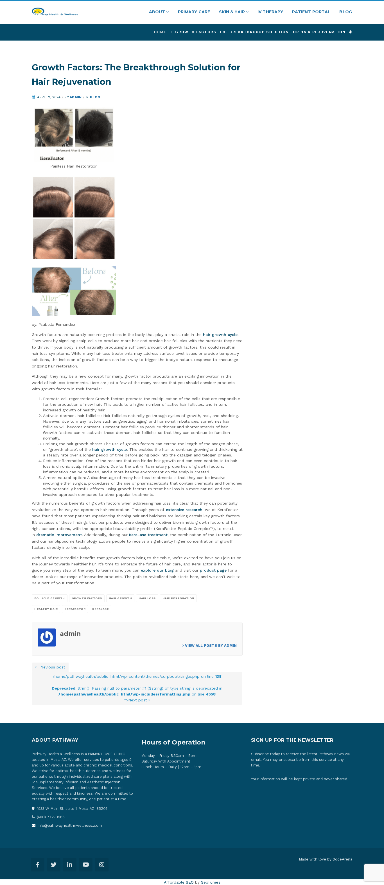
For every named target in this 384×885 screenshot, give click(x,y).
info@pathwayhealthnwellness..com (69, 825)
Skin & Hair (232, 11)
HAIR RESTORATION (178, 598)
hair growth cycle (220, 334)
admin (76, 97)
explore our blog (157, 570)
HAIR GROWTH (120, 598)
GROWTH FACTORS (87, 598)
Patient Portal (311, 11)
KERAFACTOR (74, 608)
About (157, 11)
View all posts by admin (210, 645)
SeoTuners (210, 882)
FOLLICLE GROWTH (49, 598)
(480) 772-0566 (50, 817)
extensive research (184, 509)
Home (160, 32)
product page (213, 570)
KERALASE (100, 608)
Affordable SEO (179, 882)
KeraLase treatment (148, 534)
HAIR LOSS (147, 598)
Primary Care (194, 11)
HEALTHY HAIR (46, 608)
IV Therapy (270, 11)
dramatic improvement (59, 534)
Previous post (51, 667)
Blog (345, 11)
